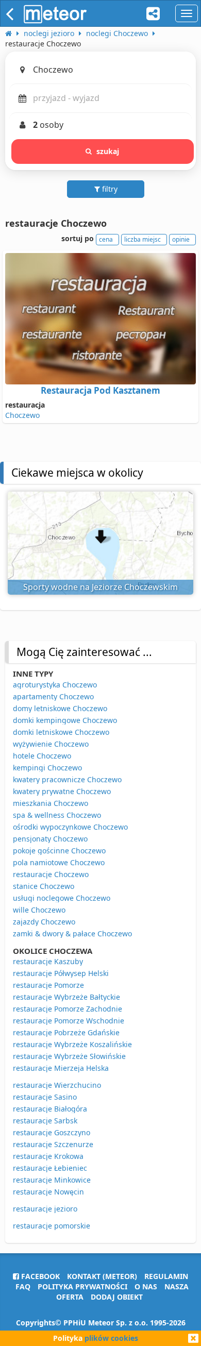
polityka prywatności (82, 1286)
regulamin (166, 1276)
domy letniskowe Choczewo (60, 708)
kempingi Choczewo (47, 767)
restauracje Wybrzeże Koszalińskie (72, 1044)
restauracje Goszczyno (51, 1132)
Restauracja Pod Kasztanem (100, 390)
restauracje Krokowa (48, 1156)
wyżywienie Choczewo (51, 744)
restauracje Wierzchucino (57, 1085)
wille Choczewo (39, 910)
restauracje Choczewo (51, 874)
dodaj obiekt (117, 1297)
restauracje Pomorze (48, 985)
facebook (39, 1276)
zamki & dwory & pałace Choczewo (72, 933)
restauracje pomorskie (51, 1226)
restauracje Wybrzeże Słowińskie (69, 1056)
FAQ (22, 1286)
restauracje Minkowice (52, 1180)
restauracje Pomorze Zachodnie (67, 1009)
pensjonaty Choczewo (50, 839)
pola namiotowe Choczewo (59, 862)
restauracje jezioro (45, 1209)
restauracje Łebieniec (50, 1168)
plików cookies (111, 1338)
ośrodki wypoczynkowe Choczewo (70, 827)
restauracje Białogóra (50, 1109)
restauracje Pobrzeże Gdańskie (66, 1032)
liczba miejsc (142, 239)
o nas (146, 1286)
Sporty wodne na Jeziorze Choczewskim (100, 587)
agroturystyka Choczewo (55, 684)
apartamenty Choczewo (53, 696)
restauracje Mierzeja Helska (61, 1068)
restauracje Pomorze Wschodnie (68, 1020)
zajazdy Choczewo (44, 922)
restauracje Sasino (45, 1097)
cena (106, 239)
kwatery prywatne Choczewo (62, 791)
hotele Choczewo (42, 756)
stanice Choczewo (43, 886)
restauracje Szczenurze (53, 1144)
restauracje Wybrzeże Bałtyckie (66, 997)
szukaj (108, 151)
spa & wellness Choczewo (57, 815)
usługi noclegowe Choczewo (61, 898)
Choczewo (22, 415)
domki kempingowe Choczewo (65, 720)
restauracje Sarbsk (45, 1120)
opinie (181, 239)
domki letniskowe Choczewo (61, 732)
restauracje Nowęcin (48, 1192)
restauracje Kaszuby (48, 961)
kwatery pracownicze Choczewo (67, 779)
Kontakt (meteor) (102, 1276)
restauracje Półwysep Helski (61, 973)
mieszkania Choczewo (50, 803)
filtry (109, 189)
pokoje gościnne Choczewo (59, 850)
